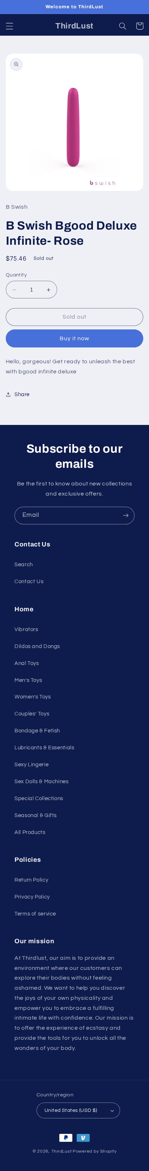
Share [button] (22, 394)
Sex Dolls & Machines (41, 781)
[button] (9, 26)
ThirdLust (61, 1151)
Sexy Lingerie (31, 764)
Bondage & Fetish (37, 730)
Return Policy (31, 880)
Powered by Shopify (94, 1151)
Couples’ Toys (31, 714)
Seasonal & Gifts (35, 815)
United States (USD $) (70, 1110)
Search (23, 564)
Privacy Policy (32, 897)
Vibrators (26, 629)
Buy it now (75, 338)
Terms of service (35, 914)
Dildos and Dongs (37, 646)
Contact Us (28, 581)
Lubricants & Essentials (44, 747)
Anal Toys (26, 663)
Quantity (16, 275)
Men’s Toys (28, 680)
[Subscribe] (126, 515)
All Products (30, 832)
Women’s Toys (32, 697)
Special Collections (38, 798)
